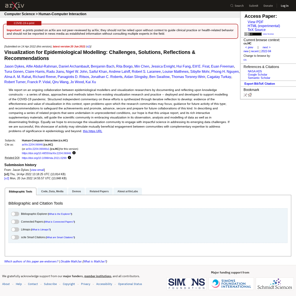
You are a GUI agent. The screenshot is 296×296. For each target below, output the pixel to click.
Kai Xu (91, 82)
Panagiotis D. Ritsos (73, 77)
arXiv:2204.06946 (32, 144)
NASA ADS (255, 71)
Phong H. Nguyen (225, 71)
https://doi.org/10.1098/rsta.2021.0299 (44, 158)
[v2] (6, 178)
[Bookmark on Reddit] (250, 95)
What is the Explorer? (60, 214)
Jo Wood (77, 82)
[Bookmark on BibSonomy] (246, 95)
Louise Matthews (176, 71)
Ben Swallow (159, 77)
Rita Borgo (124, 66)
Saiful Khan (98, 71)
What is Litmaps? (41, 229)
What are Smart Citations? (60, 237)
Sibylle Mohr (200, 71)
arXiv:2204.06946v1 (38, 148)
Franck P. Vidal (38, 82)
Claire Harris (35, 71)
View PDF (255, 22)
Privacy (85, 284)
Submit (253, 6)
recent (255, 51)
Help (19, 284)
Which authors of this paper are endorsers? (31, 261)
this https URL (92, 131)
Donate (268, 6)
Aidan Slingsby (136, 77)
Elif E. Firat (200, 66)
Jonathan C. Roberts (106, 77)
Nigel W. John (76, 71)
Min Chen (141, 66)
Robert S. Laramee (146, 71)
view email (37, 169)
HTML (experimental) (264, 26)
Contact (33, 284)
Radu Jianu (55, 71)
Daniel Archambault (74, 66)
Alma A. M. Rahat (17, 77)
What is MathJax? (94, 261)
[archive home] (14, 6)
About (6, 284)
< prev (249, 47)
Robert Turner (15, 82)
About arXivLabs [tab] (127, 191)
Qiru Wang (60, 82)
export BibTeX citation (259, 83)
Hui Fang (183, 66)
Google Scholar (257, 74)
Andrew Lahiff (119, 71)
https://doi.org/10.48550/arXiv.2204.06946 (46, 153)
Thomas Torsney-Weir (188, 77)
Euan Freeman (222, 66)
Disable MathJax (71, 261)
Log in (285, 6)
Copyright (69, 284)
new (246, 51)
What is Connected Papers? (59, 221)
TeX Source (257, 30)
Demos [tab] (76, 191)
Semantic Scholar (259, 77)
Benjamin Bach (102, 66)
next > (267, 47)
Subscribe (50, 284)
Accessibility (104, 284)
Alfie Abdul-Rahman (41, 66)
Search (239, 6)
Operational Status (130, 284)
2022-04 (266, 51)
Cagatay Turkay (219, 77)
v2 (88, 46)
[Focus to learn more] (73, 153)
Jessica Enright (163, 66)
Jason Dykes (14, 66)
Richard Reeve (44, 77)
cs (245, 59)
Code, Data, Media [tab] (52, 191)
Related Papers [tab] (99, 191)
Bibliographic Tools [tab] (20, 191)
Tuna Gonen (13, 71)
